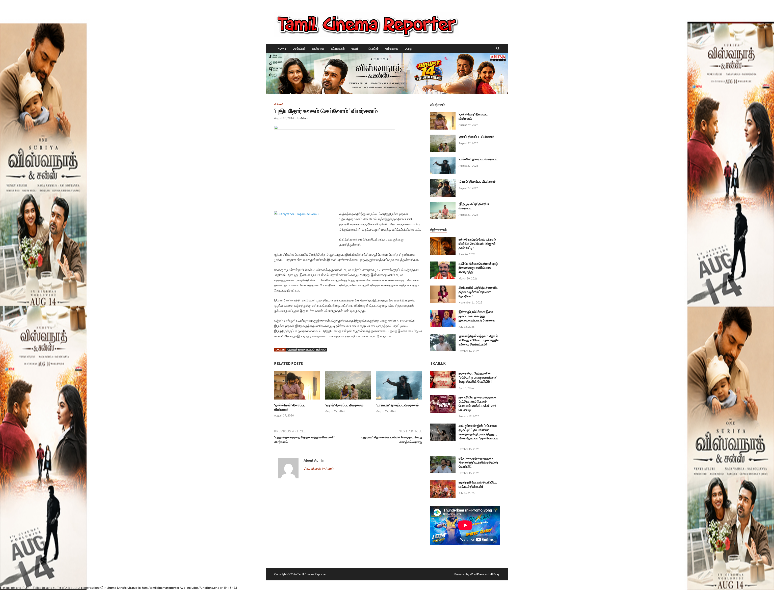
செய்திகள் (299, 48)
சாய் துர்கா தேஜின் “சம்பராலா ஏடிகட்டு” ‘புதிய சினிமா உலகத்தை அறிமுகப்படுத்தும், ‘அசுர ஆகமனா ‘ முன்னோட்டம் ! (478, 434)
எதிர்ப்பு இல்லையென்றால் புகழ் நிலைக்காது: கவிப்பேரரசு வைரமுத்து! (478, 268)
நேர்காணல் (391, 48)
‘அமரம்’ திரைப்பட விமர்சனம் (477, 181)
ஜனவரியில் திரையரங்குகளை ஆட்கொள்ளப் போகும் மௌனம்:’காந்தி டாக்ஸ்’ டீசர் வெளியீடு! (478, 403)
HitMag (494, 574)
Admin (304, 118)
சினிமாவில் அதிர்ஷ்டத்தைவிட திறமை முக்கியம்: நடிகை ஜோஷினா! (478, 292)
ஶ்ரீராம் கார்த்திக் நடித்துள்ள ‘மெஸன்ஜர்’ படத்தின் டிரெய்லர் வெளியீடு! (478, 462)
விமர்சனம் (318, 48)
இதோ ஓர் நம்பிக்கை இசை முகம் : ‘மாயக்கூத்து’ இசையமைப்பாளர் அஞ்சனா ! (478, 316)
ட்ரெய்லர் (374, 48)
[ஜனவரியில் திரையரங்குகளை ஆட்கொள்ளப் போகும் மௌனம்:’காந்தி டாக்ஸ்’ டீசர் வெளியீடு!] (443, 397)
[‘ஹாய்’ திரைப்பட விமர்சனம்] (348, 386)
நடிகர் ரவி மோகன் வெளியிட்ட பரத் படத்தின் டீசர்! (478, 484)
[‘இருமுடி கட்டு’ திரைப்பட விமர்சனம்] (443, 204)
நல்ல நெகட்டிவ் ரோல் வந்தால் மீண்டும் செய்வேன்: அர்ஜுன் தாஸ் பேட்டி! (477, 243)
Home (282, 48)
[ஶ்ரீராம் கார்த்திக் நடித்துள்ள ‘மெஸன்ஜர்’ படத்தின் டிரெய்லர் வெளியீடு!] (443, 458)
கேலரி (355, 48)
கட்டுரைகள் (338, 48)
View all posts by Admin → (321, 468)
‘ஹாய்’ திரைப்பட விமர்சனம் (344, 405)
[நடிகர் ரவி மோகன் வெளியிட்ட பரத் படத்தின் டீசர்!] (443, 482)
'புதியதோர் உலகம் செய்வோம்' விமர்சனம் (306, 349)
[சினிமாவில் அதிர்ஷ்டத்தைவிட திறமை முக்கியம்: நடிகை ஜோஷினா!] (443, 288)
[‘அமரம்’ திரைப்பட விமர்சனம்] (443, 182)
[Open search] (498, 48)
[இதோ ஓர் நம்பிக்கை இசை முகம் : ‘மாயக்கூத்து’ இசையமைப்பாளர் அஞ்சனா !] (443, 312)
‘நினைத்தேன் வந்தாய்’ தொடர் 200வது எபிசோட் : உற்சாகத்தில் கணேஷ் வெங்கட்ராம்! (479, 340)
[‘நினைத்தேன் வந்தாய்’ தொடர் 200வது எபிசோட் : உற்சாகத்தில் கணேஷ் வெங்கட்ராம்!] (443, 336)
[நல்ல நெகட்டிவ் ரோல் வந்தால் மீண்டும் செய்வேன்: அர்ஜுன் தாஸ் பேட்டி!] (443, 240)
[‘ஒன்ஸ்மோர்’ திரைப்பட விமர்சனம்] (297, 386)
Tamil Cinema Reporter (311, 574)
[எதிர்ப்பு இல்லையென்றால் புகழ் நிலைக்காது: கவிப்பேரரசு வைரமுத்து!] (443, 264)
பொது (408, 48)
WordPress (477, 574)
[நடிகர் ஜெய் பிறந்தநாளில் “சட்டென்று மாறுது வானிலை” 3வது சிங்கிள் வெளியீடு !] (443, 373)
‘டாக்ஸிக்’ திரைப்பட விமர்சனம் (397, 405)
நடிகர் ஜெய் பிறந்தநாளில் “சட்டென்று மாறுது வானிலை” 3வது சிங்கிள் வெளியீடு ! (478, 377)
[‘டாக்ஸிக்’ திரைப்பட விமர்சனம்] (399, 386)
